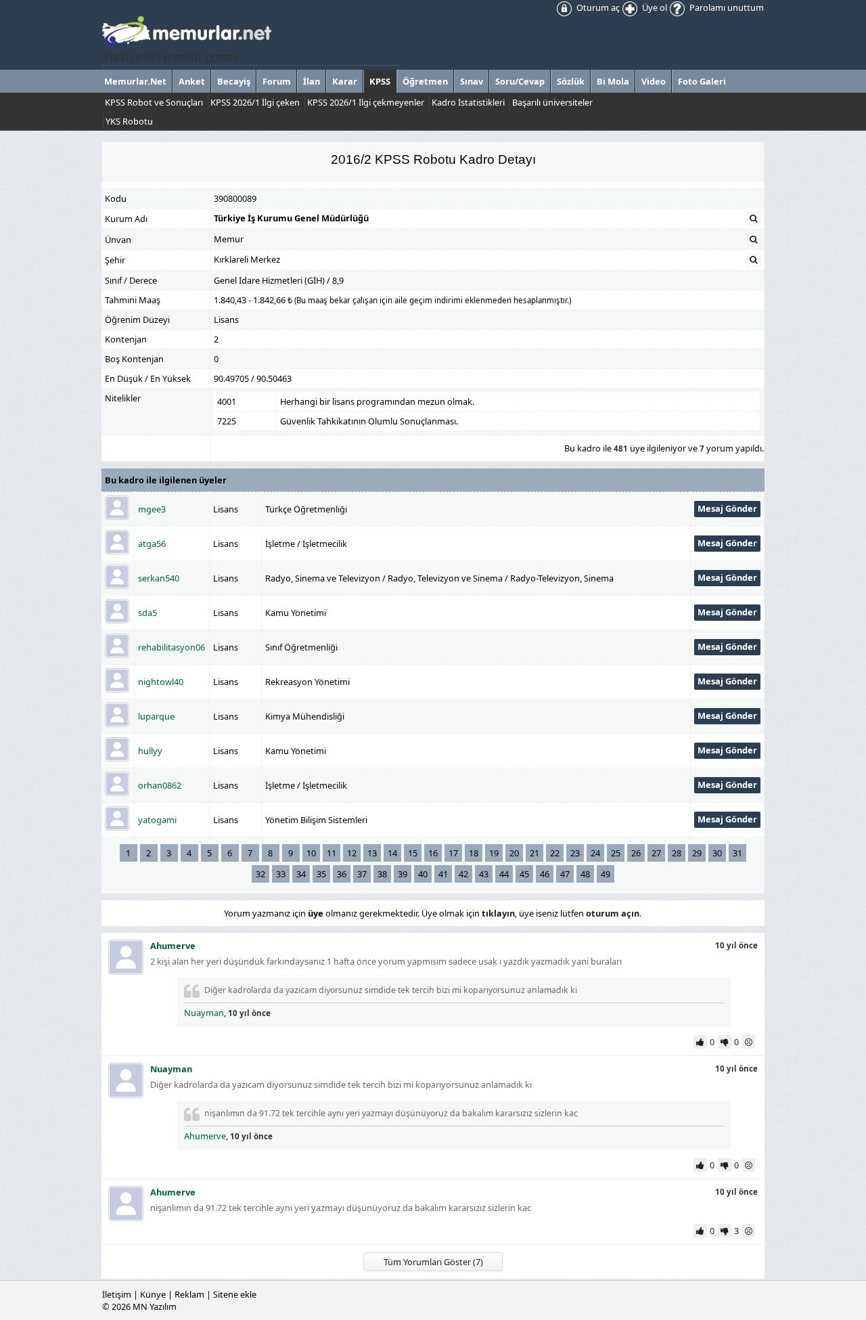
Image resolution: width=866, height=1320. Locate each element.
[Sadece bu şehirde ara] (753, 260)
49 (605, 874)
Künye (153, 1294)
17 (453, 853)
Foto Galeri (702, 81)
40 (423, 874)
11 (331, 853)
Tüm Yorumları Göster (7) (433, 1262)
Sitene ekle (234, 1294)
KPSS (379, 81)
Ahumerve (205, 1136)
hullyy (150, 751)
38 (382, 874)
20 (514, 853)
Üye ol (653, 7)
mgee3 (152, 509)
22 (555, 853)
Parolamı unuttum (725, 7)
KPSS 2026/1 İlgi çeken (255, 102)
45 (524, 874)
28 (676, 853)
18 (473, 853)
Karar (344, 81)
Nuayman (204, 1013)
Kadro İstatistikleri (468, 102)
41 (443, 874)
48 (585, 874)
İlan (311, 81)
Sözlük (571, 81)
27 (656, 853)
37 (362, 874)
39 (402, 874)
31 (737, 853)
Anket (192, 81)
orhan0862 (159, 785)
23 (575, 853)
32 (260, 874)
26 (636, 853)
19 (494, 853)
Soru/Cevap (520, 81)
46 (544, 874)
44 (504, 874)
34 (301, 874)
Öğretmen (425, 81)
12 (352, 853)
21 (534, 853)
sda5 (147, 613)
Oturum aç (597, 7)
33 (281, 874)
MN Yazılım (155, 1306)
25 (615, 853)
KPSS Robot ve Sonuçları (154, 102)
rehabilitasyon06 (171, 647)
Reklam (189, 1294)
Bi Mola (613, 81)
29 (697, 853)
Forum (277, 81)
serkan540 (158, 578)
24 (595, 853)
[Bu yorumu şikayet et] (750, 1042)
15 (412, 853)
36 (341, 874)
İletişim (116, 1294)
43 (483, 874)
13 (372, 853)
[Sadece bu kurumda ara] (753, 218)
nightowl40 (160, 682)
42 (463, 874)
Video (653, 81)
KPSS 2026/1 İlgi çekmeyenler (365, 102)
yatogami (157, 820)
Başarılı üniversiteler (552, 102)
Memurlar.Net (135, 81)
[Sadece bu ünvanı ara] (753, 239)
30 (717, 853)
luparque (156, 716)
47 (565, 874)
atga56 (152, 543)
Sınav (471, 81)
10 (311, 853)
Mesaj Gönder (727, 508)
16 (433, 853)
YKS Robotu (129, 121)
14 (392, 853)
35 (321, 874)
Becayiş (233, 81)
